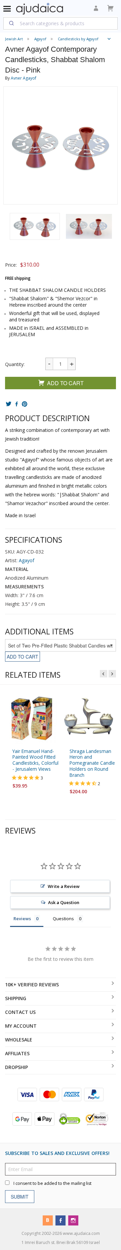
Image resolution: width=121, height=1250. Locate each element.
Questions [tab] (63, 919)
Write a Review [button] (64, 886)
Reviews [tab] (22, 919)
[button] (35, 226)
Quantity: (15, 364)
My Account (21, 1026)
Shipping (15, 998)
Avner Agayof (23, 78)
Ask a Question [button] (63, 902)
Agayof (26, 560)
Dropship (16, 1067)
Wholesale (18, 1039)
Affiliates (17, 1053)
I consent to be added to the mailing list (52, 1183)
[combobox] (60, 23)
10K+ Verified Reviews (32, 984)
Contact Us (20, 1012)
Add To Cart (65, 383)
